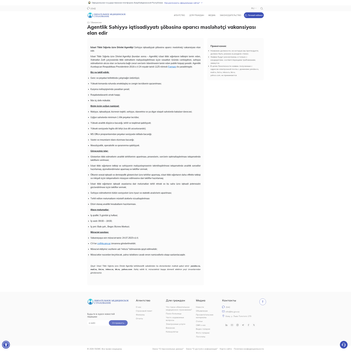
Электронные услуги (175, 324)
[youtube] (232, 325)
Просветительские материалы (204, 316)
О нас (138, 307)
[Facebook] (248, 325)
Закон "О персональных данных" (168, 349)
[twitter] (254, 325)
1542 (228, 307)
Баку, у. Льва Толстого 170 (238, 316)
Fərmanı (172, 67)
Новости (200, 307)
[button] (175, 2)
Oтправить (118, 323)
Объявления (202, 311)
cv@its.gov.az (104, 243)
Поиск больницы (173, 313)
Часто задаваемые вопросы (175, 318)
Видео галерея (203, 329)
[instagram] (237, 325)
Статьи (199, 321)
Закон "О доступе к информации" (202, 349)
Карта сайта (226, 349)
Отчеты (139, 318)
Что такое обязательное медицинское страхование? (179, 308)
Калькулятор (172, 331)
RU (252, 8)
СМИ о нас (201, 325)
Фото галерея (202, 333)
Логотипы (200, 336)
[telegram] (243, 325)
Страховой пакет (144, 311)
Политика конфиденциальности (249, 349)
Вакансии (96, 22)
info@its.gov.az (233, 311)
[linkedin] (226, 325)
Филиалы (140, 314)
